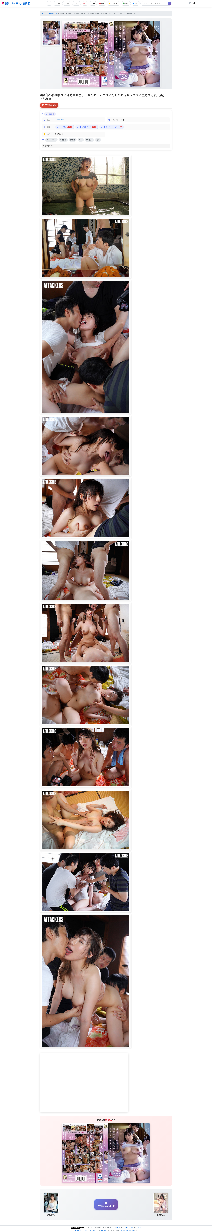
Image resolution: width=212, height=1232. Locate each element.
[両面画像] (111, 53)
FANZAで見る (50, 105)
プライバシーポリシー (91, 1230)
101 (77, 3)
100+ (68, 3)
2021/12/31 (59, 120)
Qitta (118, 1228)
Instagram (129, 1228)
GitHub (138, 1228)
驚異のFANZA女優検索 (17, 3)
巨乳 (103, 3)
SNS (136, 3)
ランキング (115, 3)
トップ (44, 13)
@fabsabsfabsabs (127, 1230)
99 (59, 3)
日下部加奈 (53, 13)
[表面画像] (51, 33)
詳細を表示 (49, 146)
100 (94, 3)
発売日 (126, 3)
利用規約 (78, 1230)
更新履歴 (103, 1230)
